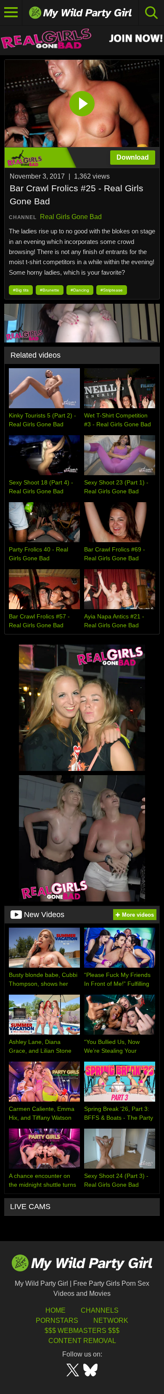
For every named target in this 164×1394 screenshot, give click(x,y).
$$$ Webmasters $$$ (82, 1330)
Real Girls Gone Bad (71, 216)
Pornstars (57, 1320)
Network (110, 1320)
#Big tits (21, 290)
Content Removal (82, 1340)
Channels (100, 1310)
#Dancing (80, 290)
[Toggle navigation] (11, 12)
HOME (55, 1310)
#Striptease (112, 290)
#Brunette (49, 290)
